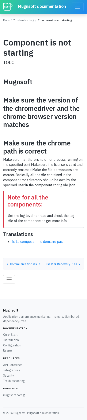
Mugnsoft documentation (41, 6)
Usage (7, 351)
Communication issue (24, 264)
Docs (6, 20)
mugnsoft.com (13, 395)
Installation (11, 340)
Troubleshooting (24, 20)
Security (8, 375)
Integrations (11, 370)
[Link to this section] (36, 82)
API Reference (12, 365)
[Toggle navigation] (78, 7)
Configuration (12, 345)
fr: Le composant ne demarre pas (37, 241)
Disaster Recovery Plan (61, 264)
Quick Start (10, 335)
